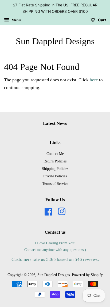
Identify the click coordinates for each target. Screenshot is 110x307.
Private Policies (55, 176)
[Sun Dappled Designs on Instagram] (62, 213)
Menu (15, 20)
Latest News (55, 123)
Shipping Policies (55, 168)
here (94, 79)
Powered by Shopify (87, 275)
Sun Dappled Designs (55, 41)
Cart (101, 20)
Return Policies (55, 161)
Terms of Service (55, 183)
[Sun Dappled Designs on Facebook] (48, 213)
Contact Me (55, 153)
